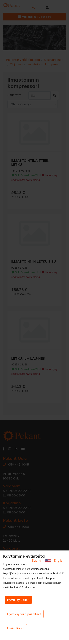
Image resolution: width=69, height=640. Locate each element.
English (58, 560)
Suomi (37, 560)
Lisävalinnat (16, 628)
